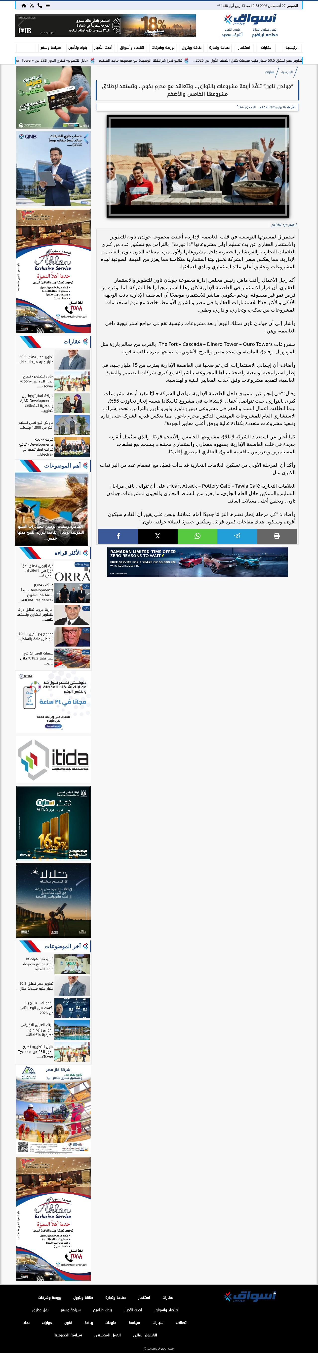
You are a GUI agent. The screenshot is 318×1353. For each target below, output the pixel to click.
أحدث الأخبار (103, 47)
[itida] (53, 760)
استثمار (244, 47)
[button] (20, 25)
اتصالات (181, 1322)
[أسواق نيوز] (250, 20)
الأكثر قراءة (68, 553)
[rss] (32, 5)
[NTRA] (53, 703)
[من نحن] (40, 5)
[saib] (53, 901)
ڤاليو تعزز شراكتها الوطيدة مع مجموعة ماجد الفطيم (182, 60)
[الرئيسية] (24, 5)
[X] (158, 536)
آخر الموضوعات (62, 946)
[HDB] (53, 98)
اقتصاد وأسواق (132, 47)
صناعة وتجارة (219, 47)
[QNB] (53, 169)
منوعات (110, 1322)
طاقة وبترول (191, 47)
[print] (277, 536)
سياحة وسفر (51, 47)
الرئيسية (292, 47)
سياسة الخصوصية (68, 1335)
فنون (68, 1322)
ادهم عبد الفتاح (284, 225)
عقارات (266, 47)
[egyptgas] (53, 1110)
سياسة (134, 1322)
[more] (48, 5)
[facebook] (118, 536)
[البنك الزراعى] (53, 824)
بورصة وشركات (163, 47)
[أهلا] (53, 272)
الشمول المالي (145, 1335)
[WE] (197, 562)
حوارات (47, 1322)
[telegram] (237, 536)
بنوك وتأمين (77, 47)
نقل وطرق (40, 1310)
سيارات (158, 1322)
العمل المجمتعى (107, 1335)
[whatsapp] (197, 536)
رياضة (88, 1322)
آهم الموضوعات (62, 466)
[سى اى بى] (105, 25)
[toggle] (26, 47)
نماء (26, 1322)
